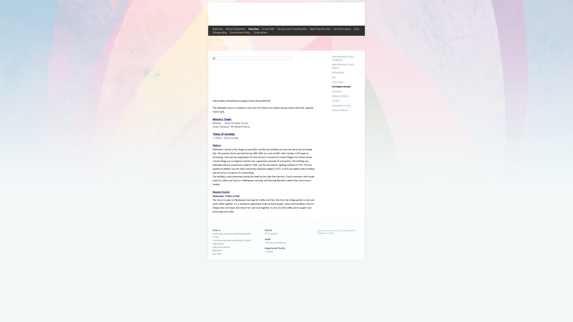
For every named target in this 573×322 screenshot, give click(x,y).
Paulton (336, 101)
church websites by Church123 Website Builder (336, 230)
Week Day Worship (320, 29)
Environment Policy (240, 32)
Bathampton (338, 72)
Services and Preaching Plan (292, 29)
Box (334, 77)
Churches (253, 29)
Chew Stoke (337, 82)
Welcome (218, 29)
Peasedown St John (341, 105)
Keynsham (337, 91)
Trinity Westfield (339, 110)
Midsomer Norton (340, 96)
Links (356, 29)
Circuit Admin (260, 32)
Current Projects (342, 29)
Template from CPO (325, 233)
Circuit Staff (268, 29)
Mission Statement (235, 29)
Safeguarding (220, 32)
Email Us (281, 242)
